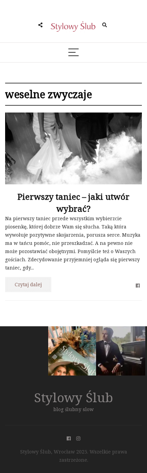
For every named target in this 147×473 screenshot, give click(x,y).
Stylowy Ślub (73, 397)
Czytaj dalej (28, 284)
